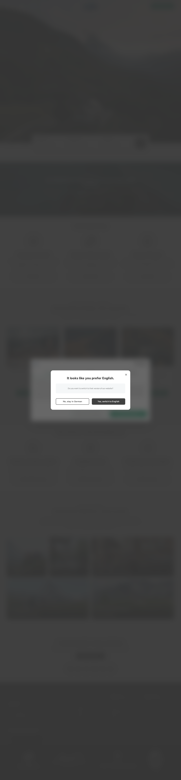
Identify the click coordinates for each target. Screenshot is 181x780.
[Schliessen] (126, 374)
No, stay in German (72, 401)
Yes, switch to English (108, 401)
